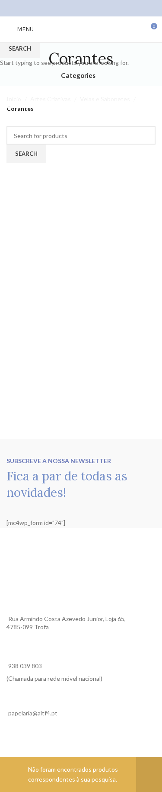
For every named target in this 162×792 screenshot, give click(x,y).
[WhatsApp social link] (91, 8)
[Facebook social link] (70, 8)
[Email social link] (81, 8)
